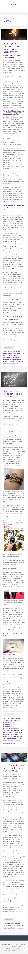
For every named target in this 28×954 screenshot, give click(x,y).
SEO (12, 740)
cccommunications (17, 353)
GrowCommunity (16, 732)
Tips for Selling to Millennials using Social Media (13, 768)
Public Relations (17, 927)
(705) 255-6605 (16, 948)
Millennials (7, 927)
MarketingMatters (9, 736)
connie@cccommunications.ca (14, 950)
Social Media (18, 740)
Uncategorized (9, 347)
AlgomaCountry (9, 720)
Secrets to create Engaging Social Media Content (13, 394)
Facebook (6, 732)
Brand (18, 351)
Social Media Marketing (11, 742)
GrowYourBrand (9, 357)
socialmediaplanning (10, 363)
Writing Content (9, 744)
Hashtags (6, 734)
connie (15, 355)
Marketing (18, 357)
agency (18, 719)
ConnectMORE (8, 355)
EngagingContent (16, 730)
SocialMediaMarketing (15, 361)
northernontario (9, 359)
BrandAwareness (8, 722)
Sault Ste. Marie (8, 929)
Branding (6, 353)
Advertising (11, 351)
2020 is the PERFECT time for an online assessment (12, 47)
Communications (9, 726)
